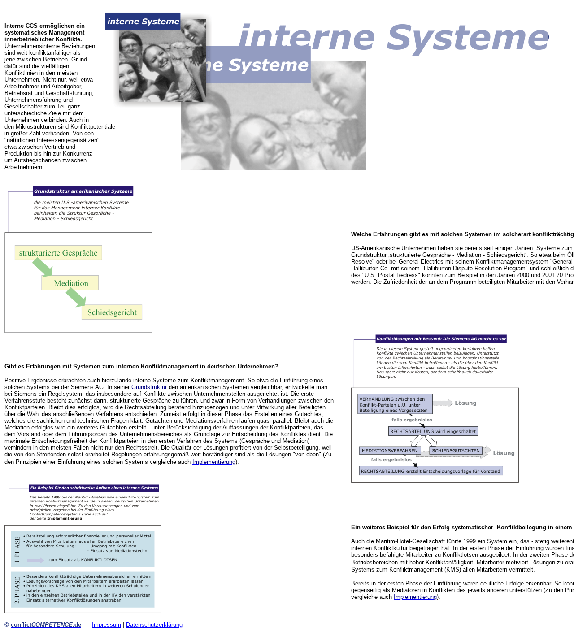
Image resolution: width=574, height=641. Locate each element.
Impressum (106, 624)
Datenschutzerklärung (154, 624)
